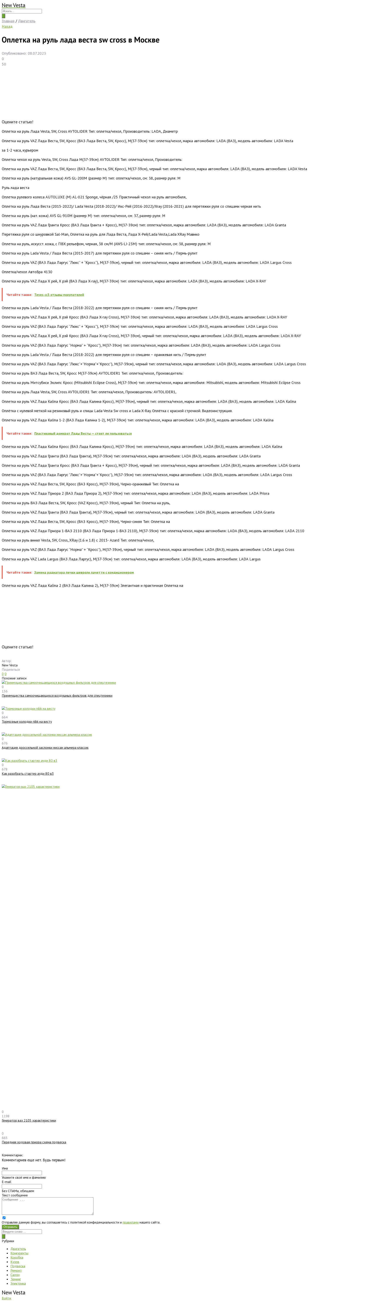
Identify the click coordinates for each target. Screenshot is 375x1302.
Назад (7, 26)
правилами (131, 1222)
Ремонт (16, 1270)
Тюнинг (15, 1279)
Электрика (18, 1283)
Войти (6, 1298)
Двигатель (18, 1249)
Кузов (14, 1262)
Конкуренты (19, 1253)
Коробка (16, 1257)
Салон (15, 1275)
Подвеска (17, 1266)
